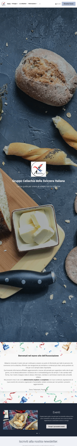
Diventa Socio (68, 4)
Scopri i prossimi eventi (56, 426)
